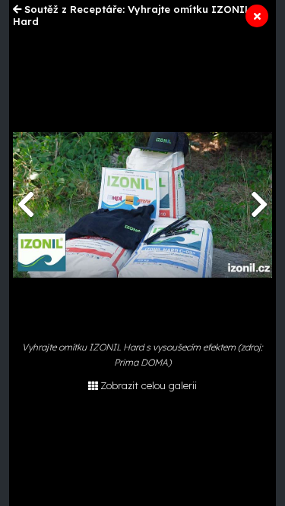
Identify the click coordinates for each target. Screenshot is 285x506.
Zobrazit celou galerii (148, 385)
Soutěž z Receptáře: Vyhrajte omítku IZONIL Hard (132, 15)
